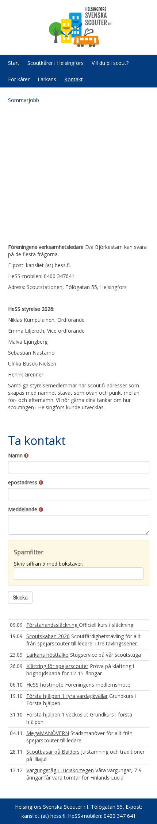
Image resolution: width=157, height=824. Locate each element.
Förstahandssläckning (52, 624)
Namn (16, 455)
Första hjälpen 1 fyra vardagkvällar (67, 695)
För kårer (19, 79)
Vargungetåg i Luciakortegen (60, 770)
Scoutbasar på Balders (53, 751)
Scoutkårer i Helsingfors (55, 62)
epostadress (23, 482)
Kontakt (73, 79)
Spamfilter (28, 552)
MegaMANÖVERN (47, 733)
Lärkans (47, 79)
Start (13, 62)
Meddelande (23, 509)
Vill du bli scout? (110, 62)
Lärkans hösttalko (47, 654)
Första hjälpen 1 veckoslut (57, 714)
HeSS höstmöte (45, 684)
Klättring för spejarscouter (57, 666)
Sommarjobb (23, 100)
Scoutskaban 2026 (48, 636)
